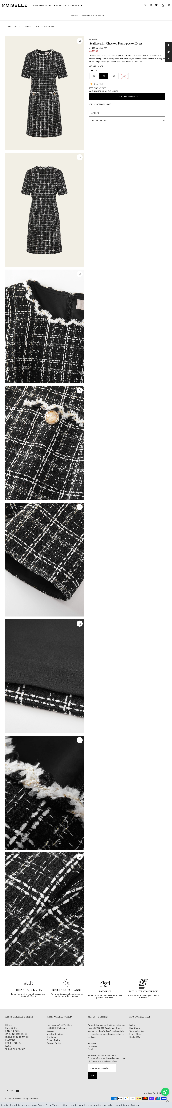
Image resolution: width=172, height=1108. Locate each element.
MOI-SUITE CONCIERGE (143, 991)
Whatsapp (92, 1043)
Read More (138, 62)
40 (114, 76)
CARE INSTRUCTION (100, 120)
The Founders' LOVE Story (59, 1025)
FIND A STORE (12, 1030)
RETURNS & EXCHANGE (66, 990)
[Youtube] (17, 1091)
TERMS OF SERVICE (15, 1049)
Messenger (92, 1046)
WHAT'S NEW (39, 5)
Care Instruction (136, 1030)
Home (9, 26)
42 (124, 76)
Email (90, 1049)
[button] (127, 88)
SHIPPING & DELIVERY (28, 990)
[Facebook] (7, 1091)
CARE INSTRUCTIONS (16, 1034)
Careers (50, 1030)
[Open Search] (145, 5)
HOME (8, 1025)
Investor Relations (55, 1034)
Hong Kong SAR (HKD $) (153, 1093)
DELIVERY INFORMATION (17, 1037)
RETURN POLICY (13, 1043)
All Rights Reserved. (31, 1098)
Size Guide (134, 1028)
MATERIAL (95, 113)
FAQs (7, 1046)
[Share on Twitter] (168, 52)
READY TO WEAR (56, 5)
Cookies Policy (54, 1043)
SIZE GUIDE (11, 1028)
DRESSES (18, 26)
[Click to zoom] (80, 41)
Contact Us (134, 1037)
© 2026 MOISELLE (13, 1098)
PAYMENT (105, 991)
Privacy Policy (53, 1040)
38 (104, 76)
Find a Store (135, 1034)
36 (94, 76)
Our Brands (52, 1037)
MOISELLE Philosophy (57, 1028)
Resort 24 (93, 39)
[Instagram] (12, 1091)
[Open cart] (163, 4)
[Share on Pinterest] (168, 58)
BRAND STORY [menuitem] (74, 5)
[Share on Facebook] (168, 45)
